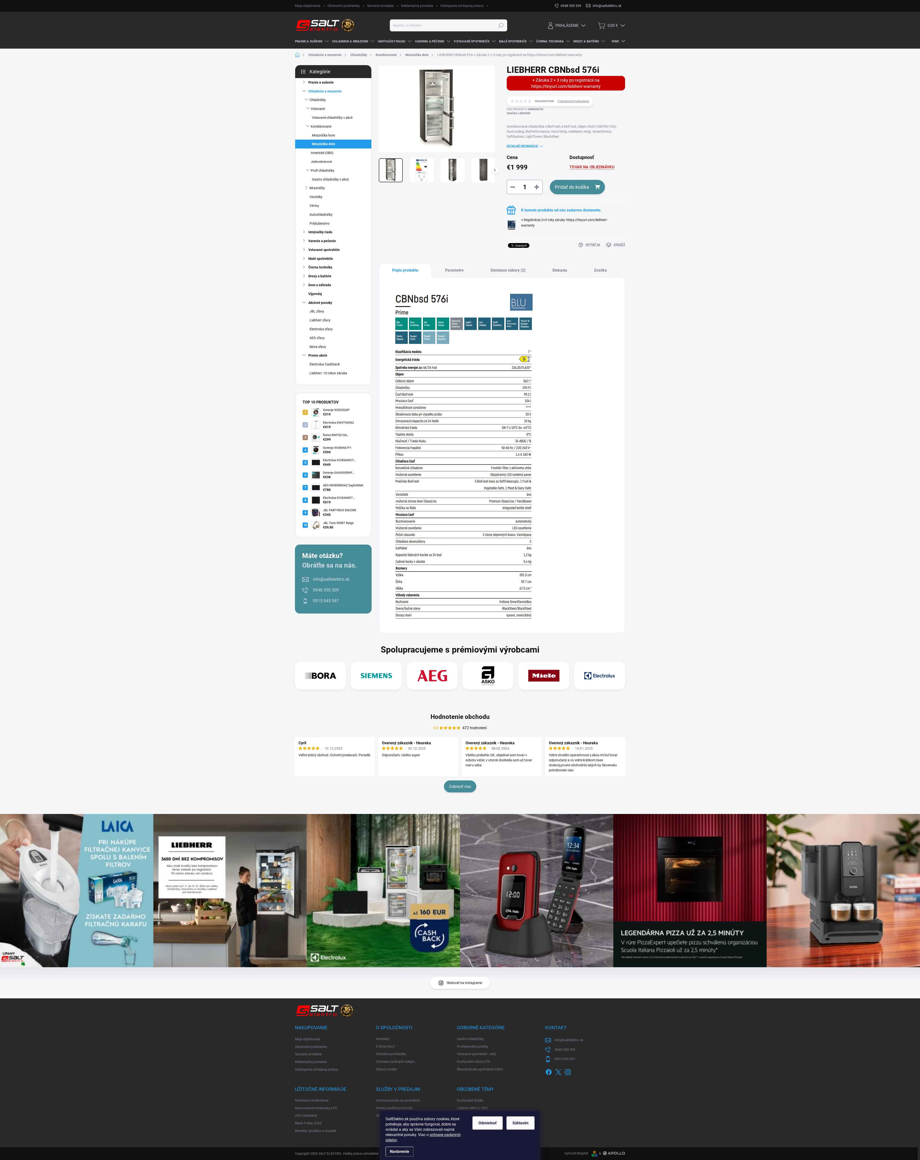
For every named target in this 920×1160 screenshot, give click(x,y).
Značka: (518, 113)
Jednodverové (321, 162)
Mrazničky (317, 188)
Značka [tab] (600, 270)
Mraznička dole (323, 144)
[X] (558, 1071)
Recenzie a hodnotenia (311, 1100)
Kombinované (321, 126)
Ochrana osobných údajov (395, 1061)
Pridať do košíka (572, 187)
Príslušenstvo (320, 223)
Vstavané (318, 109)
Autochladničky (321, 214)
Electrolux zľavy (321, 329)
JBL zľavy (317, 311)
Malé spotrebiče (320, 259)
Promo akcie (317, 355)
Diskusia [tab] (559, 270)
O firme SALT (385, 1046)
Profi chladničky (322, 170)
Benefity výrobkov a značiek (315, 1131)
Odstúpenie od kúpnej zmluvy (462, 6)
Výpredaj (315, 294)
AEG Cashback (306, 1115)
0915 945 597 (326, 600)
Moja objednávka (307, 6)
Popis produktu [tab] (405, 270)
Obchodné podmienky (344, 6)
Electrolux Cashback (325, 364)
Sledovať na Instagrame (464, 983)
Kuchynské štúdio (470, 1100)
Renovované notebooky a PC (316, 1108)
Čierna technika (320, 267)
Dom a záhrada (319, 285)
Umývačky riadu (320, 232)
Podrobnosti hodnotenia (573, 101)
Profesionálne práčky (472, 1046)
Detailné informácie (522, 146)
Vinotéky (316, 197)
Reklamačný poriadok (417, 6)
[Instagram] (567, 1071)
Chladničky (318, 100)
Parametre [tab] (454, 270)
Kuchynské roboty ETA (473, 1061)
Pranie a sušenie (321, 82)
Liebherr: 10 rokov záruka (328, 373)
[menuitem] (311, 41)
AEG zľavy (317, 338)
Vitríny (314, 206)
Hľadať (501, 25)
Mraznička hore (323, 135)
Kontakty (383, 1039)
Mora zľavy (318, 347)
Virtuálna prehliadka (391, 1054)
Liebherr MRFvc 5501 (473, 1108)
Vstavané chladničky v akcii (332, 117)
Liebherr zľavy (320, 320)
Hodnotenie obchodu (460, 716)
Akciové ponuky (320, 303)
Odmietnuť (487, 1123)
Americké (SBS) (322, 153)
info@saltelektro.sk (331, 579)
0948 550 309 (326, 589)
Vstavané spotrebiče (324, 250)
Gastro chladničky (470, 1039)
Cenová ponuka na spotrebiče (398, 1100)
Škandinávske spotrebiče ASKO (480, 1069)
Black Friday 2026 (308, 1123)
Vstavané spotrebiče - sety (476, 1054)
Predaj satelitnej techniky (394, 1108)
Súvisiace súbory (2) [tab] (508, 270)
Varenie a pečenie (322, 241)
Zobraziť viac (460, 786)
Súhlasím (520, 1123)
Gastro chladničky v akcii (330, 179)
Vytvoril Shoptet (576, 1153)
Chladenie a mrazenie (325, 91)
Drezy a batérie (319, 276)
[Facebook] (548, 1071)
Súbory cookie (386, 1069)
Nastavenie (399, 1151)
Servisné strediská (380, 6)
